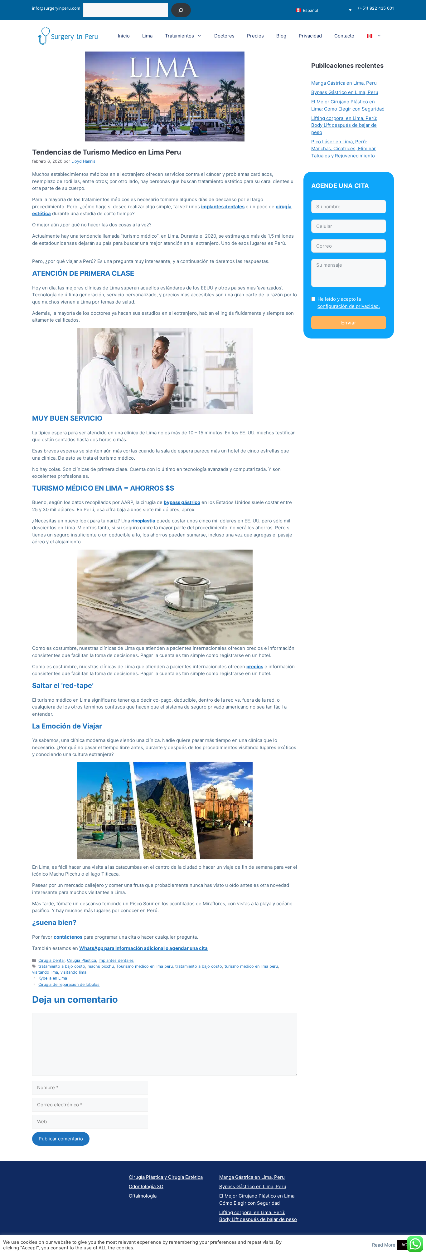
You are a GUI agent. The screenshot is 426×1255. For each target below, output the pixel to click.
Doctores (224, 36)
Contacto (344, 36)
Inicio (124, 36)
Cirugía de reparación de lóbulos (68, 984)
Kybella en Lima (52, 978)
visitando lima (45, 972)
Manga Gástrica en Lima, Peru (344, 83)
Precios (255, 36)
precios (254, 666)
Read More (383, 1245)
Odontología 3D (146, 1186)
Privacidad (310, 36)
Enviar (348, 322)
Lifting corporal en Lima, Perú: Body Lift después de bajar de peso (344, 125)
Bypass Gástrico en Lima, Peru (344, 92)
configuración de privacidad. (348, 306)
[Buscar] (181, 10)
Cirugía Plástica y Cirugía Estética (166, 1177)
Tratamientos (179, 36)
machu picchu (101, 966)
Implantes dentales (116, 960)
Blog (281, 36)
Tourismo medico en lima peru (144, 966)
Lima (147, 36)
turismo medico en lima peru (251, 966)
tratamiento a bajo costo (61, 966)
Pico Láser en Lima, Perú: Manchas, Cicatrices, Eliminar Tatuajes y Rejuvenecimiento (343, 149)
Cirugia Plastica (81, 960)
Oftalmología (143, 1196)
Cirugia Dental (51, 960)
